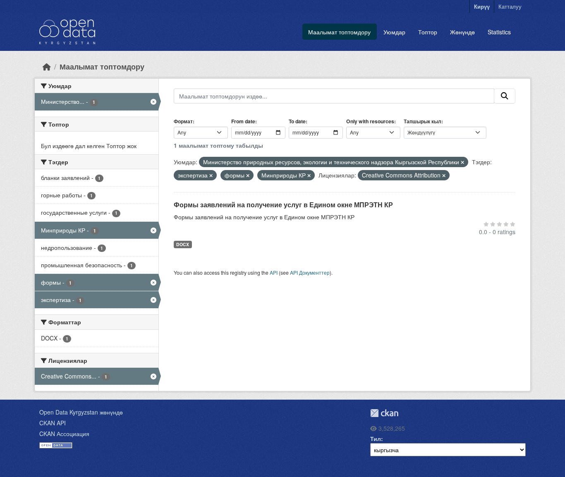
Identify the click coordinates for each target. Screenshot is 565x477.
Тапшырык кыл (422, 121)
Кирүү (482, 6)
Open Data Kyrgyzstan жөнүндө (81, 412)
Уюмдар (394, 32)
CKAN (384, 413)
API (274, 272)
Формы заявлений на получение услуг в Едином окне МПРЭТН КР (283, 204)
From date (243, 121)
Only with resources (370, 121)
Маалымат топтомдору (339, 32)
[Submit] (504, 96)
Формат (183, 121)
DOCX (182, 244)
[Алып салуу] (462, 162)
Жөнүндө (462, 32)
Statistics (499, 32)
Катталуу (510, 6)
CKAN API (52, 423)
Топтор (427, 32)
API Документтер (310, 272)
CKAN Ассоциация (64, 433)
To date (297, 121)
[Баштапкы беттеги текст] (47, 66)
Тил (375, 438)
